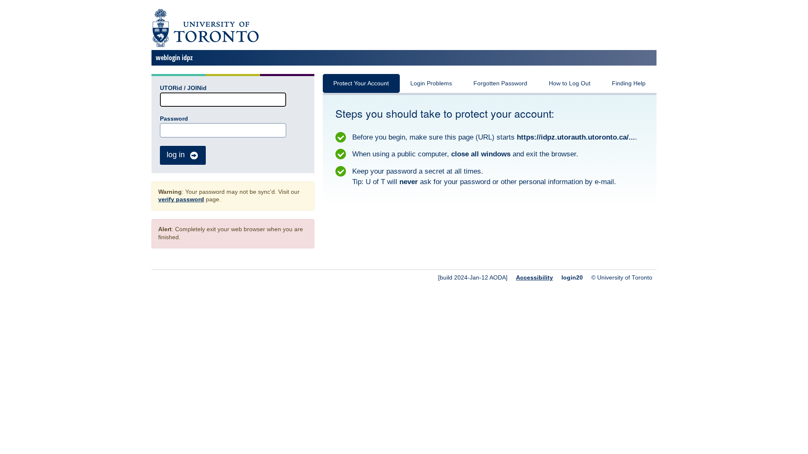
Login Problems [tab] (431, 83)
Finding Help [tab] (629, 83)
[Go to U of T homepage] (205, 45)
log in (176, 154)
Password (174, 119)
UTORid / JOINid (183, 88)
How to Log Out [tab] (569, 83)
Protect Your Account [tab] (361, 83)
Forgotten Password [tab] (500, 83)
